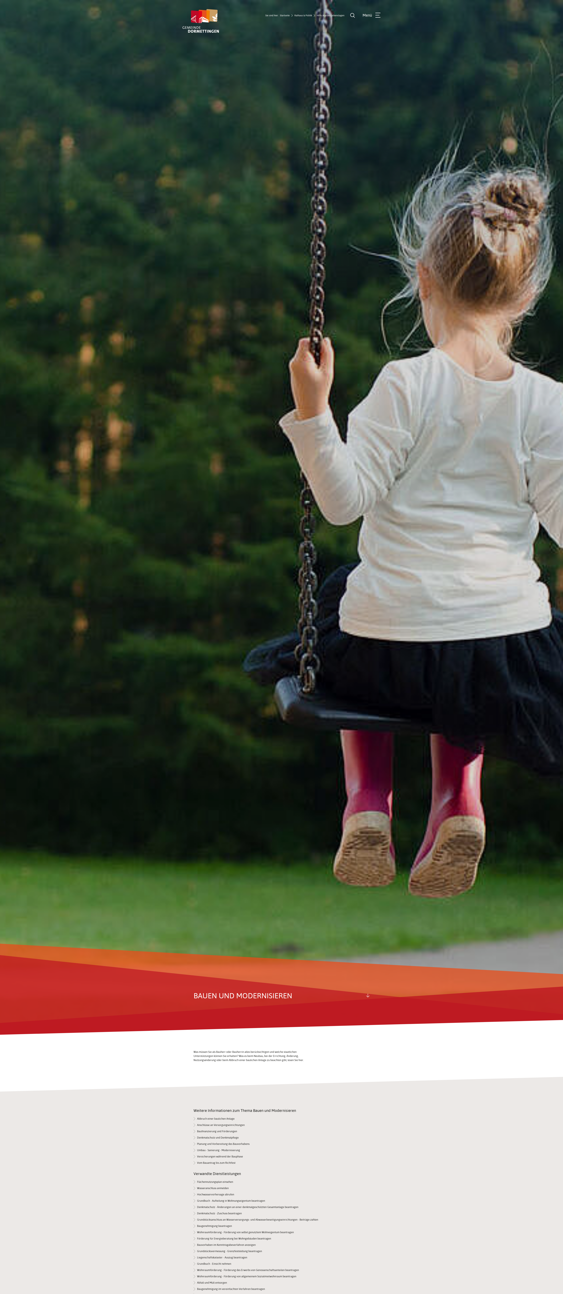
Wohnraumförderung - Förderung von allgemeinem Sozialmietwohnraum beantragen (246, 1276)
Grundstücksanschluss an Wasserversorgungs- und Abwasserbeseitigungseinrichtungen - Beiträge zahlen (257, 1219)
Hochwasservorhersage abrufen (215, 1194)
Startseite (285, 15)
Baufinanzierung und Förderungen (217, 1131)
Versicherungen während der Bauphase (220, 1156)
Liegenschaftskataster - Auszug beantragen (222, 1257)
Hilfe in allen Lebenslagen (330, 15)
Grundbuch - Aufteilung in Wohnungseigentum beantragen (231, 1200)
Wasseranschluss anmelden (213, 1188)
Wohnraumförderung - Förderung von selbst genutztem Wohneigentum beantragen (245, 1232)
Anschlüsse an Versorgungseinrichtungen (221, 1125)
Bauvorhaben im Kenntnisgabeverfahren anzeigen (226, 1245)
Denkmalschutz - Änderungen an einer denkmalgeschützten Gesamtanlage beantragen (247, 1207)
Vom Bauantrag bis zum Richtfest (216, 1162)
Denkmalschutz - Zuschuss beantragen (219, 1213)
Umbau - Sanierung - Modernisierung (218, 1150)
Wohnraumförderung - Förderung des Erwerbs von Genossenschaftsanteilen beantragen (248, 1270)
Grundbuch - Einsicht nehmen (214, 1263)
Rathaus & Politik (303, 15)
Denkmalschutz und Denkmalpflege (218, 1137)
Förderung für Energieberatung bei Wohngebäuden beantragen (234, 1238)
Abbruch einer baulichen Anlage (216, 1118)
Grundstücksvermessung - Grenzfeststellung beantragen (229, 1251)
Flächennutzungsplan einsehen (215, 1182)
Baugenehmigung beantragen (214, 1226)
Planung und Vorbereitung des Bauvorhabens (223, 1144)
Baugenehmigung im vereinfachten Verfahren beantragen (231, 1289)
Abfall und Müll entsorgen (212, 1282)
